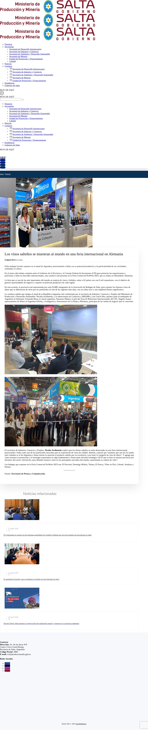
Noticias (8, 174)
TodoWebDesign (81, 724)
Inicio (2, 174)
